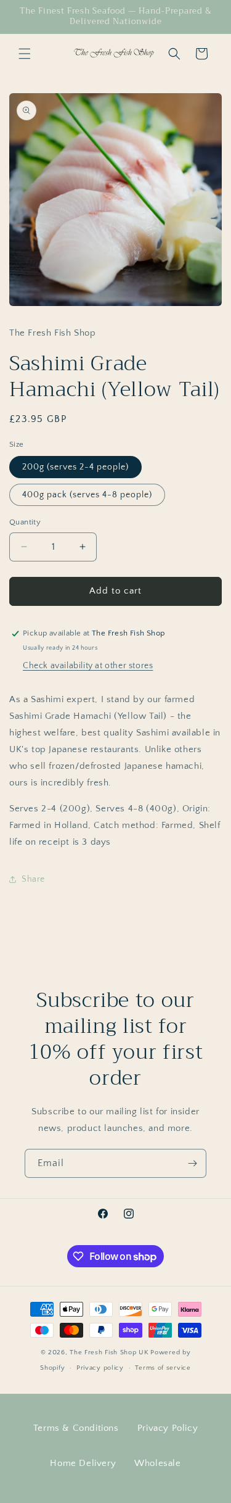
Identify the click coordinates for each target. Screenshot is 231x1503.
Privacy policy (100, 1368)
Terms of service (162, 1368)
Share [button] (33, 879)
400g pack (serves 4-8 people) (87, 495)
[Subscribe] (192, 1163)
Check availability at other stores (88, 666)
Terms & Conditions (76, 1428)
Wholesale (157, 1463)
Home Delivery (83, 1463)
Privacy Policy (167, 1428)
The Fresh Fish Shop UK (109, 1352)
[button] (24, 53)
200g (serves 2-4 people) (75, 467)
